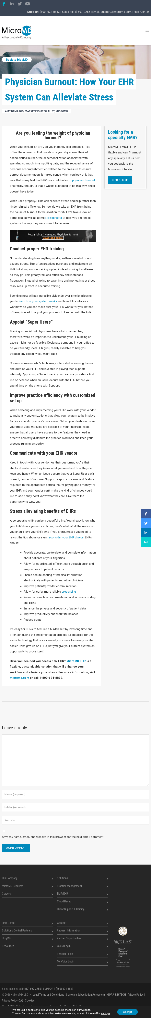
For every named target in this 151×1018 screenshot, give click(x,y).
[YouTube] (27, 4)
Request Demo (120, 180)
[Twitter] (20, 4)
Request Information (68, 930)
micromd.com (19, 678)
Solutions (62, 878)
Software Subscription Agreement (85, 994)
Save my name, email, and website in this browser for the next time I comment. (53, 837)
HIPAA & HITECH (116, 994)
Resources (8, 946)
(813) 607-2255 (80, 12)
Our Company (9, 878)
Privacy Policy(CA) (12, 1000)
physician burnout (83, 180)
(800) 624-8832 (50, 12)
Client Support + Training (71, 909)
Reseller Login (65, 953)
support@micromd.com (116, 12)
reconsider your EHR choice (66, 537)
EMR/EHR (62, 893)
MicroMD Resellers (12, 886)
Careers (6, 893)
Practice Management (69, 886)
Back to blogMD (17, 59)
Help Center (141, 12)
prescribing (69, 591)
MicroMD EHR (76, 661)
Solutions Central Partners (17, 930)
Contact (61, 922)
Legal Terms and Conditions (48, 994)
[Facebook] (4, 4)
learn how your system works (37, 301)
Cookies (30, 1000)
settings (105, 1013)
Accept (127, 1011)
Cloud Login (64, 946)
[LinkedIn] (12, 4)
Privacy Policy (135, 994)
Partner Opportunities (69, 938)
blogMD (6, 938)
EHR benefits (53, 218)
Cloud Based (64, 901)
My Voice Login (65, 961)
